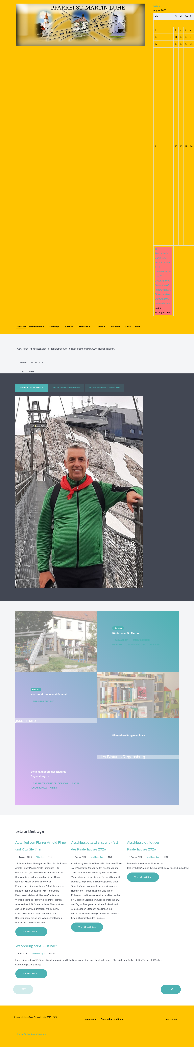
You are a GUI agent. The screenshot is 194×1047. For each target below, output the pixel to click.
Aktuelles (40, 857)
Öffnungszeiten (141, 640)
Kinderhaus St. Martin (127, 633)
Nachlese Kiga (97, 857)
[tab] (31, 388)
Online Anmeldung (136, 645)
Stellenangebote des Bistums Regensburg (48, 774)
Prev (23, 989)
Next (171, 989)
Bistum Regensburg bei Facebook (50, 783)
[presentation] (31, 388)
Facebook (154, 645)
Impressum (90, 1019)
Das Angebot (121, 640)
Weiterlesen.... (31, 931)
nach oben (171, 1019)
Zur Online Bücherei (44, 701)
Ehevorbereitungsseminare (130, 735)
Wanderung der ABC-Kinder (36, 946)
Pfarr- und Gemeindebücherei (50, 694)
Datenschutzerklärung (112, 1019)
